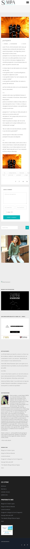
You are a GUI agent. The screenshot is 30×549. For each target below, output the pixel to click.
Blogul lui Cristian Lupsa (7, 450)
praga (26, 175)
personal (6, 43)
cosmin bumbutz (5, 456)
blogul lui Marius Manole (8, 453)
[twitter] (24, 545)
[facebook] (22, 545)
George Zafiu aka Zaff (7, 462)
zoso (2, 468)
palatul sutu (4, 495)
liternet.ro (4, 489)
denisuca (3, 486)
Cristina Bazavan (13, 43)
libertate (21, 173)
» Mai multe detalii (6, 440)
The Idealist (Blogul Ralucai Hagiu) (10, 465)
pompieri (18, 175)
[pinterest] (27, 545)
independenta (12, 173)
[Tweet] (23, 181)
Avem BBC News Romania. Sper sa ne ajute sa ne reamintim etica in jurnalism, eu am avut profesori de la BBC (14, 366)
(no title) (3, 371)
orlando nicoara (5, 492)
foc (4, 173)
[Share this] (15, 181)
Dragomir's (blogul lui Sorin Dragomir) (11, 459)
